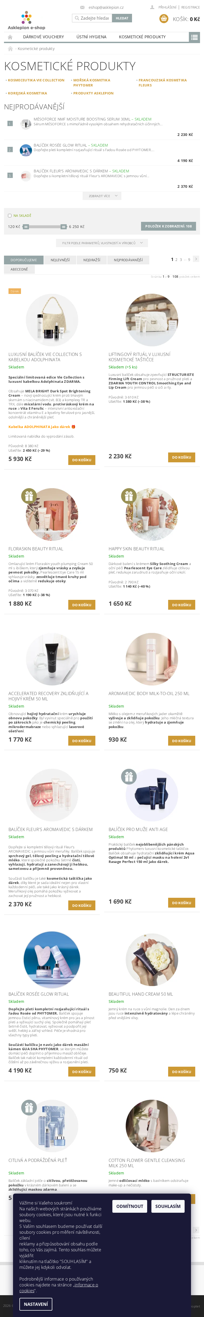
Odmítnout (129, 1206)
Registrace (190, 7)
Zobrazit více (99, 196)
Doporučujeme (24, 260)
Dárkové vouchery (43, 36)
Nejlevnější (60, 260)
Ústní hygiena (91, 36)
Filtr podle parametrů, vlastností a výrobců (99, 243)
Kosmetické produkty (142, 36)
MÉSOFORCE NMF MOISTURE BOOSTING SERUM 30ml (92, 119)
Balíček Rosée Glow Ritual (71, 145)
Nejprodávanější (128, 260)
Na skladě (22, 215)
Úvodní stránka (10, 36)
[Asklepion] (37, 20)
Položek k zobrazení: (168, 226)
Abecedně (19, 269)
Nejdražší (91, 260)
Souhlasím (168, 1206)
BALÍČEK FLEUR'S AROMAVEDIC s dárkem (81, 170)
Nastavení (36, 1304)
